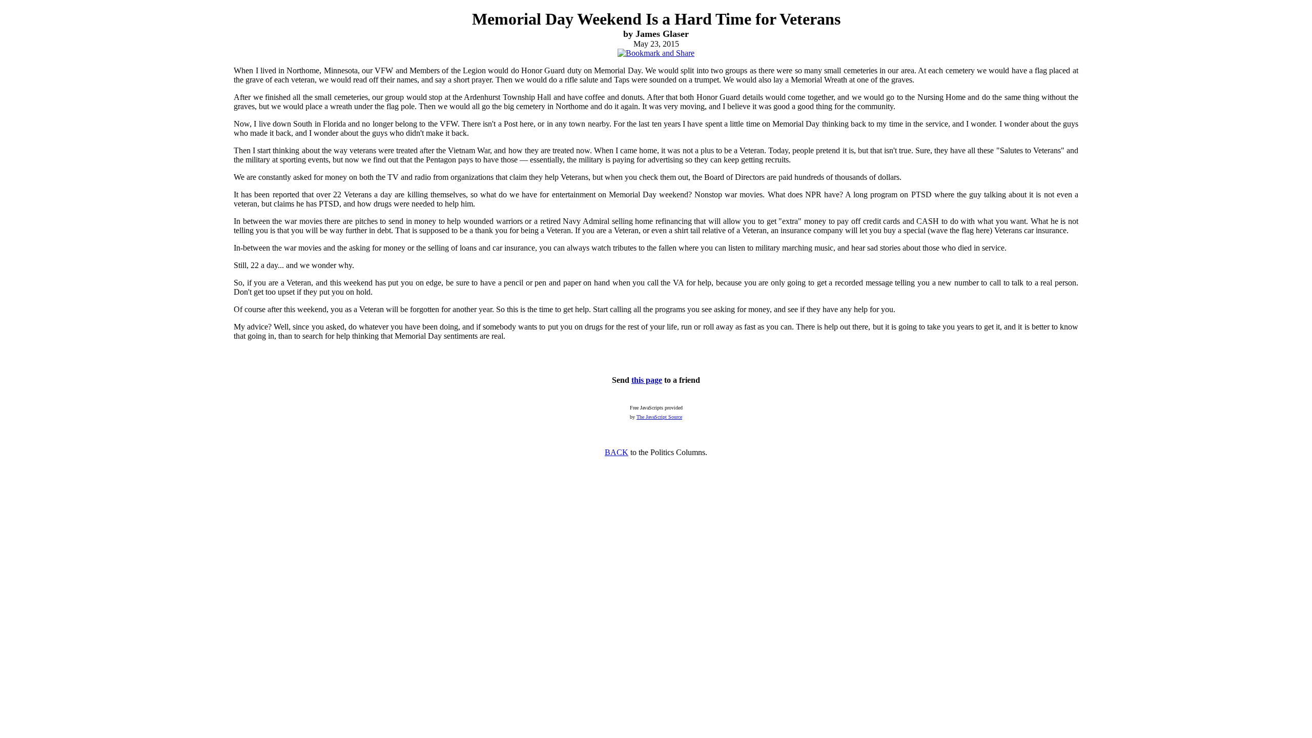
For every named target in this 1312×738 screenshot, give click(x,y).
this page (646, 380)
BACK (616, 452)
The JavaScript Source (659, 417)
